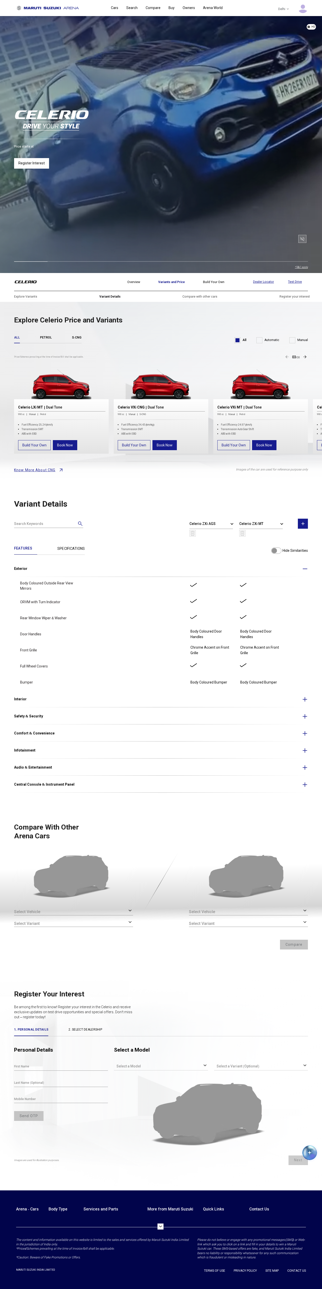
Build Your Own (34, 445)
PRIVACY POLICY (245, 1270)
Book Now (65, 445)
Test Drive (295, 282)
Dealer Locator (263, 282)
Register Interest (31, 163)
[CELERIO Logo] (29, 282)
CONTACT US (296, 1270)
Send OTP (29, 1116)
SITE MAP (272, 1270)
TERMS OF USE (214, 1270)
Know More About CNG (34, 470)
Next (298, 1160)
